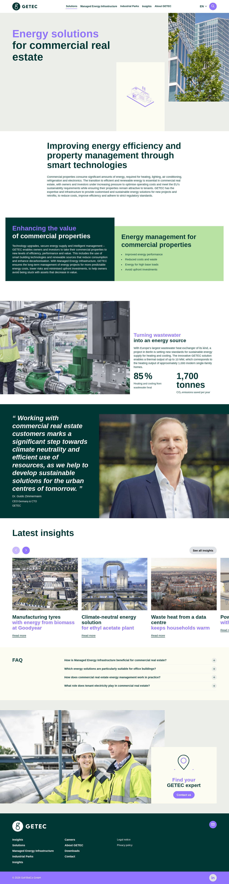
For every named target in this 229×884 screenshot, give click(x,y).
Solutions (18, 845)
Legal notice (124, 839)
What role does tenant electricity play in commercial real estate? (107, 685)
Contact (70, 856)
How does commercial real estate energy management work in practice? (112, 677)
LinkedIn (213, 878)
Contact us (184, 794)
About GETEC (74, 845)
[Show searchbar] (213, 6)
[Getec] (29, 830)
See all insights (203, 550)
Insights (147, 6)
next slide (26, 550)
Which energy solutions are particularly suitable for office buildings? (110, 668)
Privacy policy (124, 845)
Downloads (72, 850)
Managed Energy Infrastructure (98, 6)
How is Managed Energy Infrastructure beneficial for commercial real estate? (115, 660)
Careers (70, 839)
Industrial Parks (22, 856)
